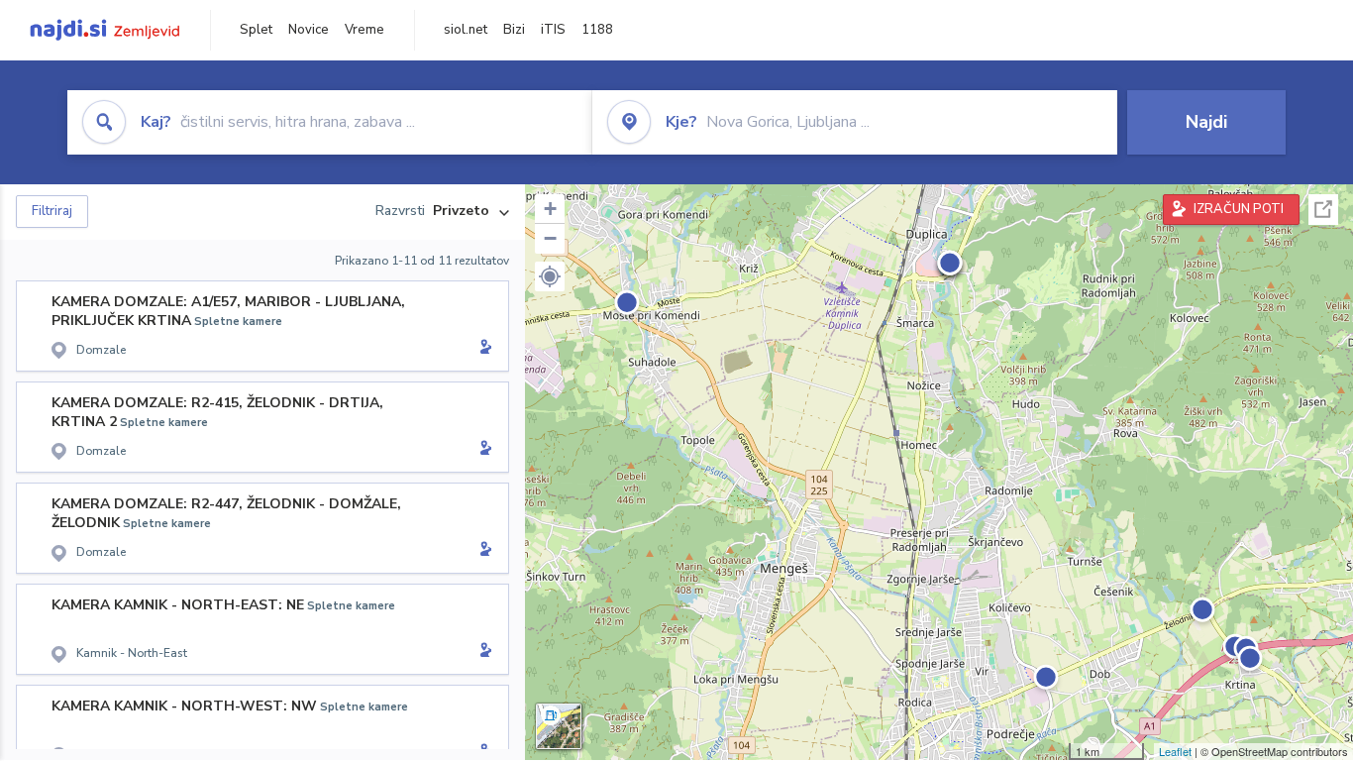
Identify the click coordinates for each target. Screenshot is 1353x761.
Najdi (1206, 122)
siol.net (465, 30)
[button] (550, 276)
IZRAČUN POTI (1239, 209)
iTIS (553, 30)
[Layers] (558, 726)
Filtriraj (52, 211)
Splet (256, 30)
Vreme (364, 30)
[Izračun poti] (482, 349)
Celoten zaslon (1323, 209)
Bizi (514, 30)
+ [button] (550, 208)
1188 (597, 30)
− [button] (550, 238)
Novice (308, 30)
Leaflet (1175, 751)
